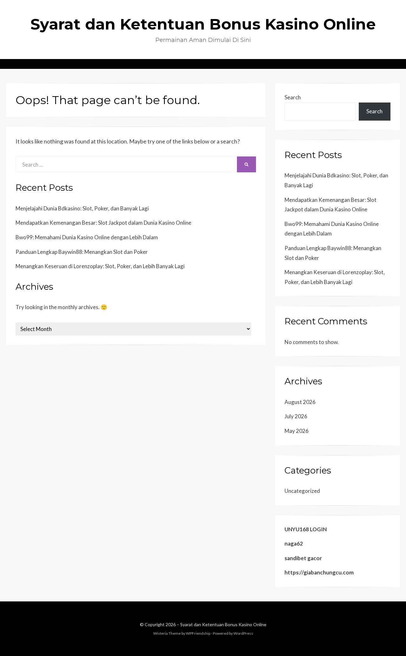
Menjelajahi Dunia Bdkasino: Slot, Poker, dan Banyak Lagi (82, 208)
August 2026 (300, 402)
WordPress (243, 633)
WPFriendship (198, 633)
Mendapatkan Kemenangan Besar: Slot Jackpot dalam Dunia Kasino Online (103, 222)
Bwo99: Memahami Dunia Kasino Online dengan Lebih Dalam (87, 237)
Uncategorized (302, 490)
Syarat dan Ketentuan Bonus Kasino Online (203, 24)
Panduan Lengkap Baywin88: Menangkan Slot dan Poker (82, 251)
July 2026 (296, 416)
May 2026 (297, 430)
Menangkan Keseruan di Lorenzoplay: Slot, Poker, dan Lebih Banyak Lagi (100, 266)
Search (293, 97)
